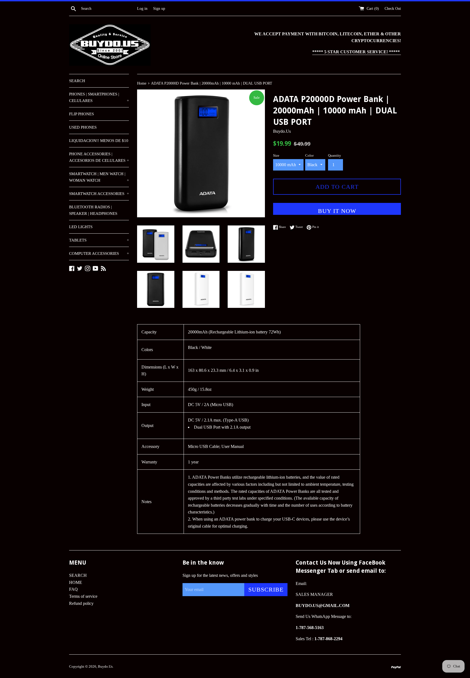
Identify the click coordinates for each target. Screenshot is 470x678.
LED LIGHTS (80, 227)
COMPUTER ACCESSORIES (99, 253)
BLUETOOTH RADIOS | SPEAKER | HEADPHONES (93, 210)
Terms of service (83, 596)
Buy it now (337, 211)
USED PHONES (83, 127)
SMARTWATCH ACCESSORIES (99, 193)
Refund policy (81, 603)
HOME (75, 582)
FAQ (73, 589)
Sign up (159, 8)
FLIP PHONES (81, 114)
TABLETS (99, 240)
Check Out (393, 8)
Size (276, 155)
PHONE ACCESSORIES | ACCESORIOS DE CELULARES (99, 157)
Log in (142, 8)
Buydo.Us (105, 666)
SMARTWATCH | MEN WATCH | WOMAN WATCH (99, 177)
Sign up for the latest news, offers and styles (220, 575)
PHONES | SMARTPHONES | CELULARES (99, 97)
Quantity (334, 155)
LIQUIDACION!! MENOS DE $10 (98, 140)
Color (309, 155)
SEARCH (77, 81)
